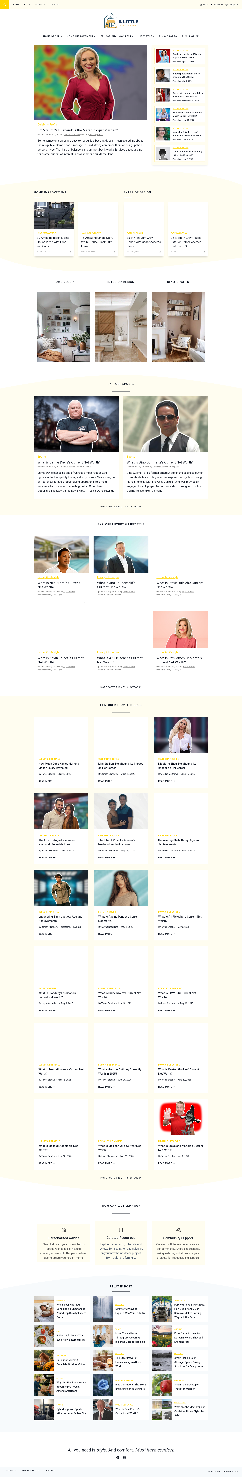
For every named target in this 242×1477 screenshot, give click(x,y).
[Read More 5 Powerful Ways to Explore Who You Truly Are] (103, 1309)
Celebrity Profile (48, 124)
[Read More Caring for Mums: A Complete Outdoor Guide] (44, 1360)
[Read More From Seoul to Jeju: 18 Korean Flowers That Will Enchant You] (161, 1336)
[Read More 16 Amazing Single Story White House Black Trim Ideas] (98, 215)
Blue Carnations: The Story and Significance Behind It (130, 1386)
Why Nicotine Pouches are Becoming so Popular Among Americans (71, 1386)
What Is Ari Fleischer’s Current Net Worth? (120, 660)
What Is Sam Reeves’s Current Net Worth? (127, 1411)
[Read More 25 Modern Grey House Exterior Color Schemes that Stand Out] (188, 215)
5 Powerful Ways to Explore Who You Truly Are (130, 1311)
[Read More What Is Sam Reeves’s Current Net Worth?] (103, 1409)
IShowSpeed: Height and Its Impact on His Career (187, 75)
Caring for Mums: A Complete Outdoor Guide (70, 1362)
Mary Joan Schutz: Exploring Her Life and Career (187, 153)
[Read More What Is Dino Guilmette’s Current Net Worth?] (165, 424)
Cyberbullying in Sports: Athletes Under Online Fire (71, 1411)
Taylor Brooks (69, 591)
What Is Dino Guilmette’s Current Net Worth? (160, 462)
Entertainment (107, 912)
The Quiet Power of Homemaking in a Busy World (128, 1362)
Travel (118, 1329)
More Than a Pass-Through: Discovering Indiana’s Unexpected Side (130, 1337)
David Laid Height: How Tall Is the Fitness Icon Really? (188, 95)
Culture (178, 1329)
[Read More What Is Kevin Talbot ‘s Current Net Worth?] (61, 629)
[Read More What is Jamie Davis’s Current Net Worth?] (76, 424)
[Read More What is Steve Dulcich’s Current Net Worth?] (180, 554)
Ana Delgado (69, 467)
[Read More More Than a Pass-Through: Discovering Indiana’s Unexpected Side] (103, 1336)
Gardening (61, 1356)
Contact (56, 5)
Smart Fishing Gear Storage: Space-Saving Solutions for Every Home (188, 1362)
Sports (42, 456)
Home (16, 5)
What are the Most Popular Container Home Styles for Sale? (189, 1411)
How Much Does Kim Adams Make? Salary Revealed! (187, 114)
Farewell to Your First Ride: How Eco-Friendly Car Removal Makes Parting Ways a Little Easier (189, 1311)
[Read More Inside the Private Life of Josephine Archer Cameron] (163, 133)
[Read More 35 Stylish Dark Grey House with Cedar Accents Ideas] (144, 215)
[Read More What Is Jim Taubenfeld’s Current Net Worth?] (121, 554)
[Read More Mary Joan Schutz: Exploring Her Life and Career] (163, 153)
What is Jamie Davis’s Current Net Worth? (69, 462)
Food (58, 1331)
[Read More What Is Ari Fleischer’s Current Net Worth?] (121, 629)
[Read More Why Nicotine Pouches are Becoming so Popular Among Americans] (44, 1385)
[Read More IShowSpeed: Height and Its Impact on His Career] (163, 75)
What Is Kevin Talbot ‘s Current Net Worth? (61, 660)
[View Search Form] (4, 4)
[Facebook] (118, 1457)
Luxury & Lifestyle (128, 524)
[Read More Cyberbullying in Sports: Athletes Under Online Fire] (44, 1409)
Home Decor (63, 282)
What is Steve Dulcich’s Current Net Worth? (179, 585)
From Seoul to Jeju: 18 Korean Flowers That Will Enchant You (188, 1337)
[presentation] (61, 735)
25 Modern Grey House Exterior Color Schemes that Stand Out (186, 242)
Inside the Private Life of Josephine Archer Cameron (187, 134)
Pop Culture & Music (170, 988)
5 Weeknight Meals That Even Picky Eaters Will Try (70, 1337)
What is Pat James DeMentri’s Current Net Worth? (179, 660)
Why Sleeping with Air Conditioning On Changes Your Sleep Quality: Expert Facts (71, 1311)
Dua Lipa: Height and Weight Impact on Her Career (187, 56)
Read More (46, 781)
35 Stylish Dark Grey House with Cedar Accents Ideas (144, 242)
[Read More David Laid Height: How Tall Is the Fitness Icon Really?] (163, 95)
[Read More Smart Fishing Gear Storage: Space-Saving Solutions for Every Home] (161, 1360)
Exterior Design (135, 233)
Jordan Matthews (72, 134)
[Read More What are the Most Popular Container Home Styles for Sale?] (161, 1409)
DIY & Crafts (168, 36)
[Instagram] (124, 1457)
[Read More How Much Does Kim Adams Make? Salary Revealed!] (163, 114)
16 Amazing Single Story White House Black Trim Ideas (97, 242)
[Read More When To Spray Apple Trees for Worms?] (161, 1385)
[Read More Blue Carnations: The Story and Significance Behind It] (103, 1385)
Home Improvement (46, 233)
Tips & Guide (190, 36)
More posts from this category (121, 507)
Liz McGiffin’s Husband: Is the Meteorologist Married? (78, 130)
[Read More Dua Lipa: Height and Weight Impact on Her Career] (163, 56)
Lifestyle (60, 1300)
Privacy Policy (31, 1471)
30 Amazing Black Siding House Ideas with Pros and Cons (53, 242)
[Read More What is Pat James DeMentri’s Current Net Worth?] (180, 629)
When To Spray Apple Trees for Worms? (186, 1386)
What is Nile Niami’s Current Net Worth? (59, 585)
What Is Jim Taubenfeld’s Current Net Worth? (116, 585)
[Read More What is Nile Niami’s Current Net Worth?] (61, 554)
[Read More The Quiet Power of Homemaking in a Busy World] (103, 1360)
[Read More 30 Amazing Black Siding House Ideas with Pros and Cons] (54, 215)
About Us (40, 5)
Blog (27, 5)
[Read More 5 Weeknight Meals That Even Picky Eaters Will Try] (44, 1336)
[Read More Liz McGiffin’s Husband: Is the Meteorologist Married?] (90, 82)
